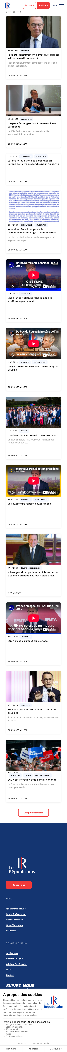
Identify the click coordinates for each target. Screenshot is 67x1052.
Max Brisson (15, 593)
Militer (9, 969)
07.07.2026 (13, 568)
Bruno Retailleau (18, 75)
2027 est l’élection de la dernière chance (32, 779)
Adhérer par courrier (16, 964)
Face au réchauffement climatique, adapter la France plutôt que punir (33, 56)
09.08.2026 (13, 50)
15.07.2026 (13, 293)
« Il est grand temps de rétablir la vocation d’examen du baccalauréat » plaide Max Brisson (33, 576)
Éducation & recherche (30, 568)
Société (24, 431)
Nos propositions (14, 919)
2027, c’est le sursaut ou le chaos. (28, 641)
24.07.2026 (13, 225)
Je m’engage (12, 953)
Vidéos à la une (39, 362)
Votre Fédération (14, 925)
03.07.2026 (13, 772)
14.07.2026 (13, 431)
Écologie (25, 50)
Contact (10, 975)
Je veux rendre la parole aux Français (29, 503)
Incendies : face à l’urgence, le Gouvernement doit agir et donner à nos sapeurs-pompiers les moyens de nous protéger (32, 234)
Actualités (11, 930)
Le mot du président (16, 914)
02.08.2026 (13, 119)
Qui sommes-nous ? (16, 908)
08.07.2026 (13, 499)
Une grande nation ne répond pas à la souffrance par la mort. (30, 299)
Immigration (26, 119)
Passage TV (25, 293)
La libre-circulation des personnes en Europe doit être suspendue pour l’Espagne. (33, 162)
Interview (25, 362)
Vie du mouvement (42, 775)
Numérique (25, 705)
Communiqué (26, 156)
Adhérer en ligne (14, 958)
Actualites (15, 775)
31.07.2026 (13, 156)
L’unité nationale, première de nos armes (31, 435)
